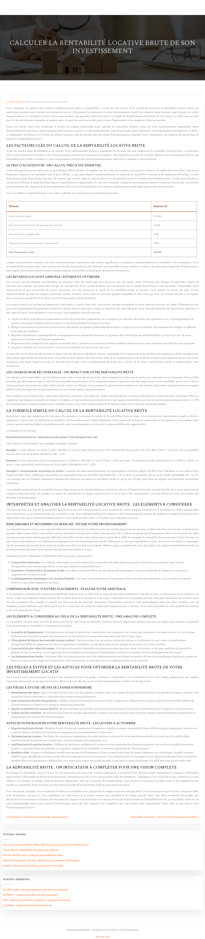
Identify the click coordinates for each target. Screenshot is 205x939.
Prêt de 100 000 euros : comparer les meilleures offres (33, 855)
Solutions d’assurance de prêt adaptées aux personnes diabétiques (41, 860)
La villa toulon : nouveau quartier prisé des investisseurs (35, 890)
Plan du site (102, 937)
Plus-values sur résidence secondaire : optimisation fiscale (36, 900)
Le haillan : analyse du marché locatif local (27, 905)
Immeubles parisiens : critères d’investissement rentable (163, 817)
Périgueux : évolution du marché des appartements (38, 817)
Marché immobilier (16, 102)
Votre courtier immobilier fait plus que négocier (31, 850)
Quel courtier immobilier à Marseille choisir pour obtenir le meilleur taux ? (46, 845)
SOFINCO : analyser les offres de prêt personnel (30, 895)
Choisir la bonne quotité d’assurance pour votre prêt (33, 866)
